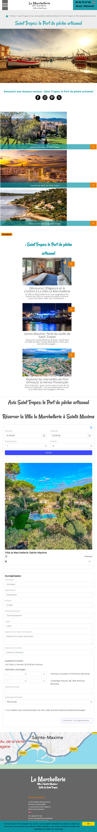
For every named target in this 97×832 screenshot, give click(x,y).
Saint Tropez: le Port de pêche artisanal (79, 16)
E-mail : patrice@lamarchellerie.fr (40, 818)
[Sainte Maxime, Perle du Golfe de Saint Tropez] (71, 309)
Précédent (6, 234)
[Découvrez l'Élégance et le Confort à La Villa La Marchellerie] (71, 263)
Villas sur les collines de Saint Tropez (45, 224)
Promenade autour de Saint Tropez (45, 147)
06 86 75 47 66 (83, 2)
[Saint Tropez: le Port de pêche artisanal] (39, 5)
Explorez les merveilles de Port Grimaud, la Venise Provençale (47, 380)
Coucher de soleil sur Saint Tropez (44, 185)
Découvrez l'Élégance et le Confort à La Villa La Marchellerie (47, 289)
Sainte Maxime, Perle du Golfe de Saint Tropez (47, 335)
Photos (13, 16)
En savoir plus (57, 829)
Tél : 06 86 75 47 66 (35, 816)
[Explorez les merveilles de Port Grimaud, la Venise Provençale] (71, 354)
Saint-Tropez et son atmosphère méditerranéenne (39, 16)
